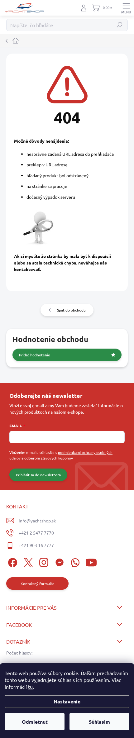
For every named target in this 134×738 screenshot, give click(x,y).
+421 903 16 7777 (36, 545)
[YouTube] (91, 561)
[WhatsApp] (74, 561)
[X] (27, 561)
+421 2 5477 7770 (36, 533)
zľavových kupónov (57, 457)
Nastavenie (67, 701)
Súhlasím (99, 721)
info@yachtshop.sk (37, 520)
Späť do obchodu (71, 309)
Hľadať (119, 24)
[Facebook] (11, 561)
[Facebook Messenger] (58, 561)
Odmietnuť (35, 721)
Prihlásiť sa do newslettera (38, 474)
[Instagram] (42, 561)
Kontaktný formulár (37, 583)
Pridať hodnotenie (34, 354)
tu (30, 686)
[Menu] (126, 8)
